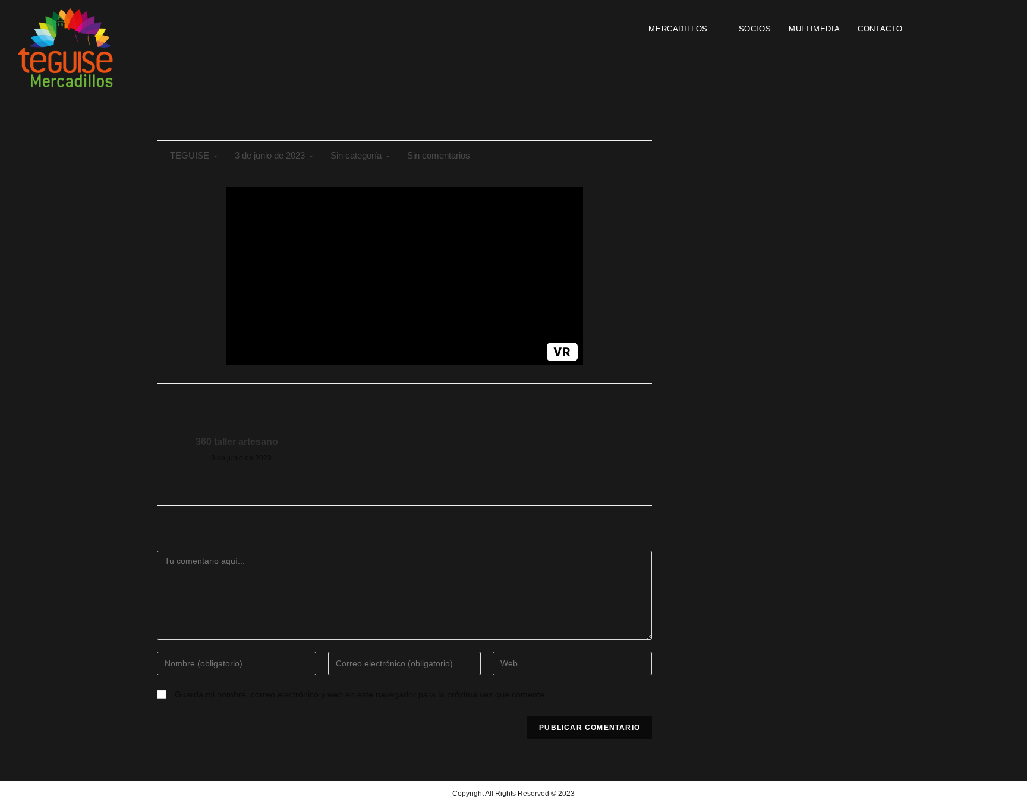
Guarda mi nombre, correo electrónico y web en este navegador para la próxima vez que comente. (361, 694)
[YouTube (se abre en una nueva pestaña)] (967, 28)
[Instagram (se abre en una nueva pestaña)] (956, 28)
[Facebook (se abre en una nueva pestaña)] (945, 28)
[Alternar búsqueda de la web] (923, 29)
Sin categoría (356, 155)
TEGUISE (189, 155)
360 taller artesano (237, 442)
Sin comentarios (438, 155)
